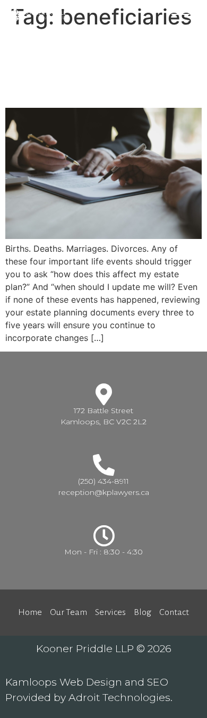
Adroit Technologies (119, 697)
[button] (180, 14)
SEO (157, 682)
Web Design (90, 682)
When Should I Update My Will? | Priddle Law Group (95, 68)
